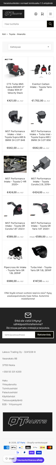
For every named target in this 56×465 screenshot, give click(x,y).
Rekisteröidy (44, 334)
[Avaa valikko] (50, 14)
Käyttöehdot (8, 396)
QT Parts (21, 442)
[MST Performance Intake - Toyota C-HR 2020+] (15, 164)
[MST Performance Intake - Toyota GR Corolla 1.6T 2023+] (15, 208)
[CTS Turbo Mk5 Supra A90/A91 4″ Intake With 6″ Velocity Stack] (15, 69)
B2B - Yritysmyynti (12, 404)
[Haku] (50, 24)
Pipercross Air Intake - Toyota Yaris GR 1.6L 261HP (15, 270)
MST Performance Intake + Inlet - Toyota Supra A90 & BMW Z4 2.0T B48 (15, 136)
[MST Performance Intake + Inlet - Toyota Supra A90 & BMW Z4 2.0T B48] (15, 117)
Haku (5, 380)
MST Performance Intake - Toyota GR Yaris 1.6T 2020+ (41, 226)
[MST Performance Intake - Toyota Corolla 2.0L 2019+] (41, 164)
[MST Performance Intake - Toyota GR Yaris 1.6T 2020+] (41, 208)
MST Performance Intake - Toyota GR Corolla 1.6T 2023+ (15, 226)
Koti (4, 34)
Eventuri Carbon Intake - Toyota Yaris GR (41, 87)
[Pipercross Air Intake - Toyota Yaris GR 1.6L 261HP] (15, 253)
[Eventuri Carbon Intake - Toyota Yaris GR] (41, 69)
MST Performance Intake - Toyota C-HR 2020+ (15, 181)
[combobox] (28, 24)
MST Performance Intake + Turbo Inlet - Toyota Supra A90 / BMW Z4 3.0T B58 (41, 136)
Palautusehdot (9, 392)
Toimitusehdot (9, 388)
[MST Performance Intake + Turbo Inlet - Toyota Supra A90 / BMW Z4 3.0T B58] (41, 117)
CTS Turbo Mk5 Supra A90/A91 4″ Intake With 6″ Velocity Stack (15, 88)
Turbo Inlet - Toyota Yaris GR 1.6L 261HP (40, 269)
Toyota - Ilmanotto (17, 34)
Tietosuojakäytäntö (12, 400)
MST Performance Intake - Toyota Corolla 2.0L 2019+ (41, 181)
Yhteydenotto (9, 384)
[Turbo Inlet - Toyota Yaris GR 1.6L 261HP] (41, 253)
